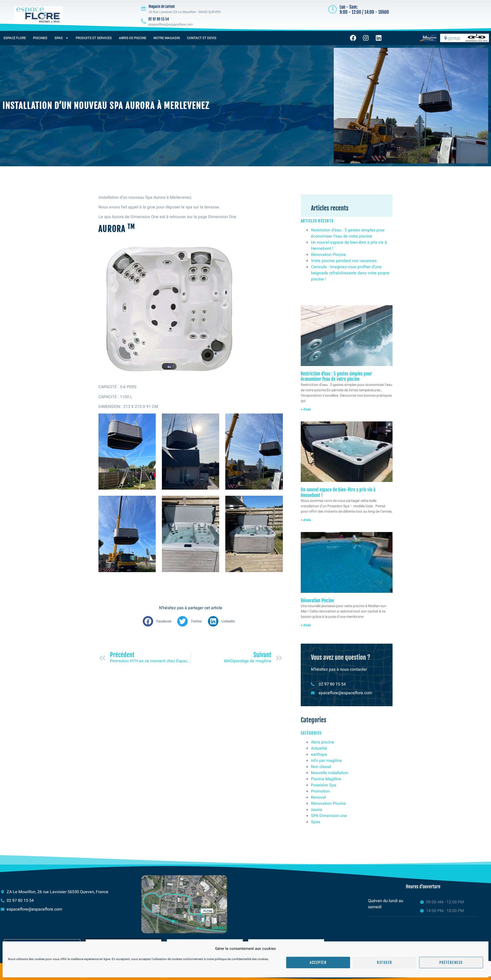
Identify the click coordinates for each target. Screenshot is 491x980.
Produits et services (94, 38)
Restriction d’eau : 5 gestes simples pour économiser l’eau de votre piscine (348, 233)
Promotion (320, 791)
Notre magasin (166, 38)
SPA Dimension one (329, 816)
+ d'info (306, 409)
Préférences (451, 962)
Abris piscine (322, 742)
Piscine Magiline (326, 779)
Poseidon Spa (323, 785)
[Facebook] (353, 38)
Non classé (321, 767)
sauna (316, 810)
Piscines (40, 38)
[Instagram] (366, 38)
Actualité (319, 748)
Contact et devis (201, 38)
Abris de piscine (132, 38)
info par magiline (326, 761)
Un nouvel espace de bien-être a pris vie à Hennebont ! (338, 492)
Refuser (384, 962)
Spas (58, 38)
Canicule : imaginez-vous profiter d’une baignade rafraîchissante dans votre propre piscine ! (350, 273)
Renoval (318, 797)
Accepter (318, 962)
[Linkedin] (378, 38)
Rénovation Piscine (328, 255)
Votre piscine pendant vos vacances (344, 261)
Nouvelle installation (329, 773)
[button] (159, 621)
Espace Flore (15, 38)
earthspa (319, 754)
